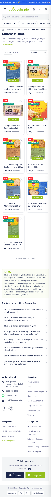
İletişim (30, 415)
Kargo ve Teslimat (34, 405)
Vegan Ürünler (8, 436)
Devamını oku (7, 45)
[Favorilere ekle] (21, 62)
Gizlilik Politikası (34, 426)
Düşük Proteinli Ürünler (28, 23)
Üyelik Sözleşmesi (34, 451)
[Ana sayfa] (3, 30)
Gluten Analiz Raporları (37, 391)
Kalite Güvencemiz (35, 401)
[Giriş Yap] (34, 9)
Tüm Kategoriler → (10, 441)
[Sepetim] (46, 9)
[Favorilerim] (40, 9)
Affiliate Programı (34, 410)
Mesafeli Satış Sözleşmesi (38, 446)
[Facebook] (4, 408)
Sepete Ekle (13, 81)
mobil (30, 469)
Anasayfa (10, 30)
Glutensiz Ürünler (10, 23)
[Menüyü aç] (4, 9)
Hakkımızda (32, 396)
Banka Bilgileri (33, 382)
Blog (29, 386)
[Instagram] (10, 408)
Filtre (9, 53)
